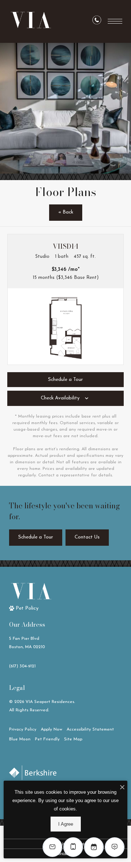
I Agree (65, 824)
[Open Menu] (115, 21)
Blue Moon (20, 739)
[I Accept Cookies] (122, 788)
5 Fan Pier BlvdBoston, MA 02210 (27, 643)
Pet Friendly (47, 739)
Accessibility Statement (90, 729)
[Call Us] (96, 22)
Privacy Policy (22, 729)
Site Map (73, 739)
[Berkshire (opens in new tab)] (32, 772)
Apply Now (51, 729)
